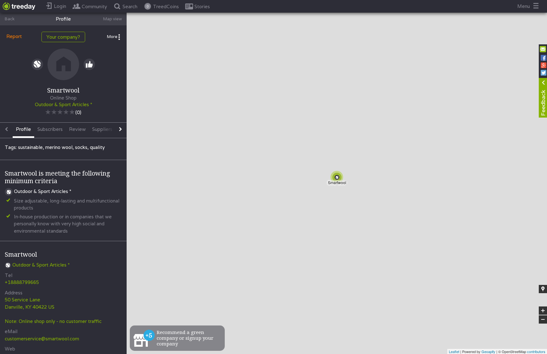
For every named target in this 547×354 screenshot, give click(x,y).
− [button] (543, 320)
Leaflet (454, 351)
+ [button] (543, 311)
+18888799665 (22, 282)
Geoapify (488, 351)
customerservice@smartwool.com (42, 339)
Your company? (63, 37)
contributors (536, 351)
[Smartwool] (338, 178)
